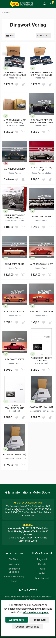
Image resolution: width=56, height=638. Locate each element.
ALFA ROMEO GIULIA (14, 264)
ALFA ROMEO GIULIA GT (41, 264)
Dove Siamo (14, 564)
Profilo (42, 568)
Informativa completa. (36, 612)
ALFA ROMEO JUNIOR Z (15, 311)
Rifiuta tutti (39, 619)
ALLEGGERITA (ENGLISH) (14, 454)
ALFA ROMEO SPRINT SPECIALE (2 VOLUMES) (14, 73)
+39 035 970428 (43, 509)
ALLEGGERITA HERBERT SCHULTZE (41, 359)
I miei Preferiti (42, 578)
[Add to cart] (23, 84)
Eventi (14, 581)
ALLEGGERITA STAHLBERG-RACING (14, 406)
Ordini (42, 573)
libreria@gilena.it (22, 531)
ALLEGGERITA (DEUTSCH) (42, 407)
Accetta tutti (16, 619)
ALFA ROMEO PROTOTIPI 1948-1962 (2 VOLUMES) (41, 73)
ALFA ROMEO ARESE (41, 216)
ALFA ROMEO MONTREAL (41, 311)
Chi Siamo (14, 559)
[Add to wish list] (16, 84)
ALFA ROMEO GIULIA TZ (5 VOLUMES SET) (14, 121)
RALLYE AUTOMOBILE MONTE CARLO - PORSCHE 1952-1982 (14, 216)
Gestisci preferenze (27, 626)
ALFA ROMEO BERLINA (14, 169)
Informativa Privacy (14, 576)
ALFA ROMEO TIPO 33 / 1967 (41, 168)
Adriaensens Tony (38, 411)
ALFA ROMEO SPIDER (14, 359)
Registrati (42, 559)
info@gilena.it (18, 509)
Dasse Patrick (15, 78)
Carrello (42, 564)
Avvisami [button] (9, 179)
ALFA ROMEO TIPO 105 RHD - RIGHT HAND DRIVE (41, 121)
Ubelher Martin (11, 125)
